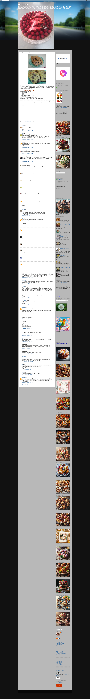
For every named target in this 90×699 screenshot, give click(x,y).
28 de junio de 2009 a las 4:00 (26, 348)
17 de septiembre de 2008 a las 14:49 (27, 318)
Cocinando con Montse (59, 651)
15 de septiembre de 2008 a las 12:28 (27, 169)
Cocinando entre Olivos (59, 652)
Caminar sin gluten (59, 644)
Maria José (24, 156)
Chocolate (27, 122)
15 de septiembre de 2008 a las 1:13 (27, 147)
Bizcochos (23, 122)
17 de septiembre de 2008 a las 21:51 (27, 328)
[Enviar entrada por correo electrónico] (33, 121)
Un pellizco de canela (59, 669)
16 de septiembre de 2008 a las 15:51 (27, 283)
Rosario (23, 286)
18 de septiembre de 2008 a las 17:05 (27, 335)
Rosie (23, 331)
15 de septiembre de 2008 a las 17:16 (27, 206)
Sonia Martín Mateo (25, 242)
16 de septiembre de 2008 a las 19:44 (27, 304)
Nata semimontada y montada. (64, 273)
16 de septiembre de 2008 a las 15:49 (27, 277)
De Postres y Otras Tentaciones (61, 653)
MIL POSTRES (24, 4)
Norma (23, 142)
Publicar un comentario (24, 384)
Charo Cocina (58, 646)
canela (23, 125)
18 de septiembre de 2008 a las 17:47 (27, 341)
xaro (22, 218)
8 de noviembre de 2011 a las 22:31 (27, 369)
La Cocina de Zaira (59, 660)
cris (22, 364)
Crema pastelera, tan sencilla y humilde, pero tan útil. (64, 255)
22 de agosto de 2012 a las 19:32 (27, 374)
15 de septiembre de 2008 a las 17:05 (27, 189)
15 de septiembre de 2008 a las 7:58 (27, 161)
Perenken (23, 209)
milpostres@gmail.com (64, 107)
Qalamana (23, 338)
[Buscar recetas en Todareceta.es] (59, 179)
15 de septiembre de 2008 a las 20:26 (27, 220)
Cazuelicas (57, 645)
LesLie (23, 256)
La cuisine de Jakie (59, 661)
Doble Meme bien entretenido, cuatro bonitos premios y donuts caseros (65, 249)
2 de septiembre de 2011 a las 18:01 (27, 361)
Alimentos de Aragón (59, 642)
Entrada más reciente (24, 388)
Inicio (38, 388)
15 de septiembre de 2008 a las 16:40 (27, 183)
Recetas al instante (25, 235)
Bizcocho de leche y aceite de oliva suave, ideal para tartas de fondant (65, 224)
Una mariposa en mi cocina (60, 670)
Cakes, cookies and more (60, 643)
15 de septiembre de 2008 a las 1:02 (27, 139)
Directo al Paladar (59, 654)
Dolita (23, 228)
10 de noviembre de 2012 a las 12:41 (27, 382)
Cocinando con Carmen (59, 650)
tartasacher (24, 270)
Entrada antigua (51, 388)
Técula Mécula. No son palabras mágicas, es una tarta (65, 261)
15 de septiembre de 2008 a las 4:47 (27, 153)
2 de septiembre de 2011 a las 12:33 (27, 353)
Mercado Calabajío (59, 664)
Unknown (23, 307)
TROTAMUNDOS (24, 300)
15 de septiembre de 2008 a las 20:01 (27, 215)
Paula (23, 372)
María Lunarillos (58, 663)
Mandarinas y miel (59, 662)
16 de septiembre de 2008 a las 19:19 (27, 297)
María (23, 133)
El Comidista (58, 655)
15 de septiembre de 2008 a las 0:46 (27, 130)
